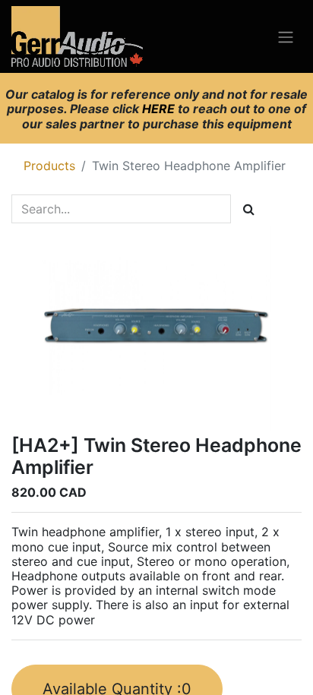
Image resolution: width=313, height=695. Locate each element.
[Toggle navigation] (286, 36)
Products (49, 165)
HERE (160, 108)
